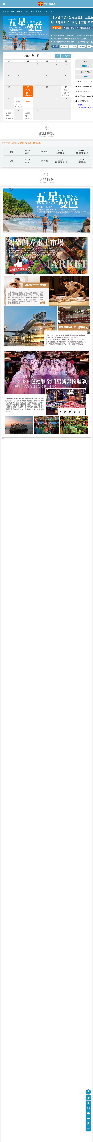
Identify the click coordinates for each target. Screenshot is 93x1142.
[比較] (88, 1128)
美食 (89, 46)
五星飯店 (82, 46)
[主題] (88, 1097)
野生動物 (64, 46)
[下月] (57, 56)
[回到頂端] (88, 1091)
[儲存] (88, 1123)
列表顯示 (66, 56)
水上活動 (73, 46)
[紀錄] (88, 1118)
